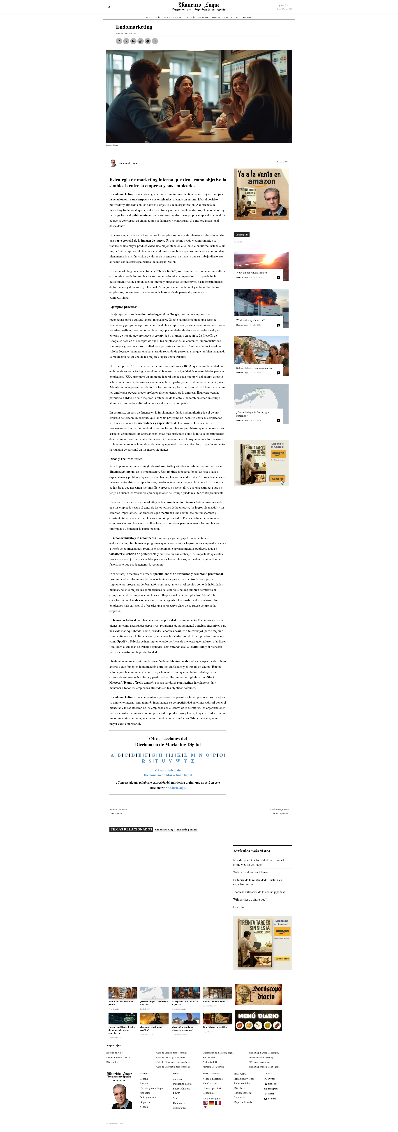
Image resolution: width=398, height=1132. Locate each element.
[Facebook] (119, 41)
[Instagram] (265, 1088)
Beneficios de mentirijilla (215, 1027)
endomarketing (164, 829)
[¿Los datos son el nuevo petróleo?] (154, 1018)
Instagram (273, 1088)
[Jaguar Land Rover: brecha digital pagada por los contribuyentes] (123, 1018)
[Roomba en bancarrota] (217, 992)
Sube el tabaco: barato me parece (254, 368)
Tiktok (271, 1093)
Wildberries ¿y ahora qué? (250, 320)
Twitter (271, 1078)
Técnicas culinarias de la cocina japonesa (259, 892)
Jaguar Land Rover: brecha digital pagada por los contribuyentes (122, 1030)
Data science (115, 813)
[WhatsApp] (140, 41)
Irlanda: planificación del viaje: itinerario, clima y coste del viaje (259, 862)
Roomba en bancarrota (214, 1001)
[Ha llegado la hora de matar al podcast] (186, 992)
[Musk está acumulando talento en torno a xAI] (186, 1018)
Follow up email (281, 813)
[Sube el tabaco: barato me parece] (261, 356)
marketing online (186, 829)
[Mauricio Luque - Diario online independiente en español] (199, 7)
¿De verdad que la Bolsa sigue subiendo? (252, 414)
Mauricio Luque (130, 163)
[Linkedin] (133, 41)
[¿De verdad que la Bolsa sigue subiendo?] (261, 404)
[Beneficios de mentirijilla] (217, 1018)
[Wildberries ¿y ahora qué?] (261, 308)
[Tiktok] (265, 1093)
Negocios (119, 33)
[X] (126, 41)
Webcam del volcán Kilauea (251, 272)
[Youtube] (265, 1098)
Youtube (272, 1098)
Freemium (239, 907)
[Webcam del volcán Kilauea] (261, 261)
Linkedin (272, 1083)
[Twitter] (265, 1078)
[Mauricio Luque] (114, 163)
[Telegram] (148, 41)
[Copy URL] (155, 41)
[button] (109, 7)
